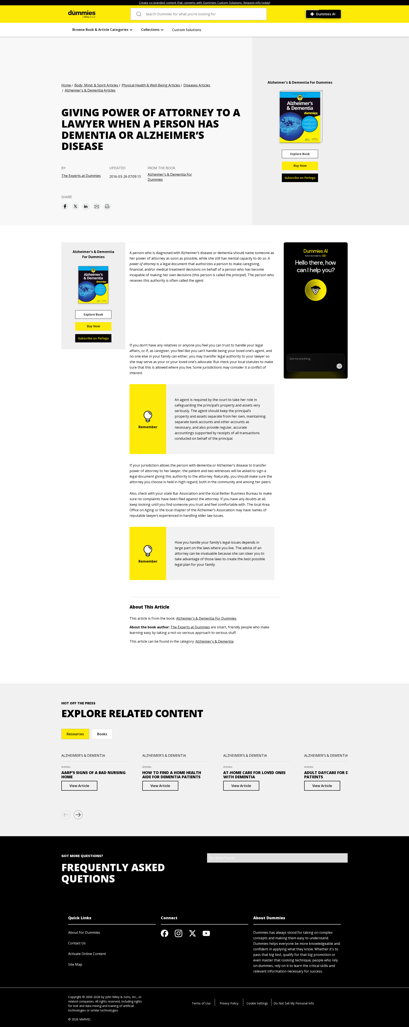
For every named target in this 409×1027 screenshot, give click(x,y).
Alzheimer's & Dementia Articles (90, 90)
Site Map (75, 964)
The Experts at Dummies (81, 175)
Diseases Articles (196, 85)
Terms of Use (201, 1003)
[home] (81, 14)
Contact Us (77, 943)
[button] (102, 30)
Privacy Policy (229, 1003)
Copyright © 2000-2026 (84, 997)
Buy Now (300, 166)
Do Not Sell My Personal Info (294, 1003)
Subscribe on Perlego (300, 178)
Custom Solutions (186, 29)
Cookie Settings (257, 1003)
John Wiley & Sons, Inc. (121, 997)
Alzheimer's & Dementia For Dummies (170, 177)
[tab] (75, 734)
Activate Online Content (87, 953)
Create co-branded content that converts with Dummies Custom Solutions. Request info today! (204, 3)
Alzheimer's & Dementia (214, 641)
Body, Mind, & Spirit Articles (96, 85)
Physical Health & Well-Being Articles (151, 85)
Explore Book (300, 154)
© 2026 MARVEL (79, 1019)
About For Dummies (84, 932)
